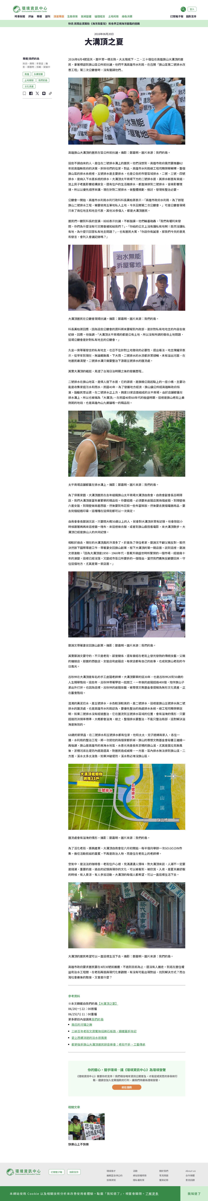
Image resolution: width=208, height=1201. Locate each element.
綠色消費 (127, 16)
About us (191, 1170)
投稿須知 (111, 1180)
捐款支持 (191, 16)
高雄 (27, 73)
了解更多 (152, 1193)
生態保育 (72, 16)
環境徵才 (111, 1170)
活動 (135, 1170)
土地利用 (113, 16)
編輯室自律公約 (115, 1175)
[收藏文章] (24, 93)
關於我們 (163, 1170)
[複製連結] (50, 93)
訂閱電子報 (176, 16)
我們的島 (34, 58)
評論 (30, 16)
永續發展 (38, 73)
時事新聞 (20, 16)
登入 (192, 9)
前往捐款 (127, 1087)
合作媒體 (190, 1175)
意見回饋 (190, 1180)
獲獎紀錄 (163, 1180)
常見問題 (163, 1175)
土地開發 (29, 80)
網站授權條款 (140, 1175)
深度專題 (59, 16)
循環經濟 (100, 16)
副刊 (47, 16)
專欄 (39, 16)
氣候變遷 (86, 16)
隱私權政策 (138, 1180)
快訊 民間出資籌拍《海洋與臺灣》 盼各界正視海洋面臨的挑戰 (104, 23)
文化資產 (29, 86)
